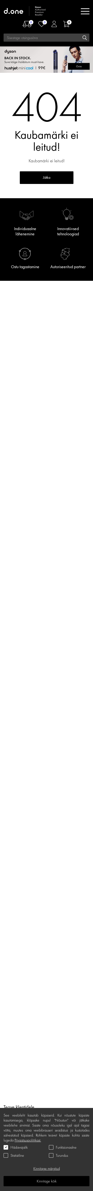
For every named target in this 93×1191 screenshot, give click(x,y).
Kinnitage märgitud (46, 1168)
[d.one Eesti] (25, 11)
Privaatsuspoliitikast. (28, 1140)
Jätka (46, 177)
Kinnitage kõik (47, 1181)
